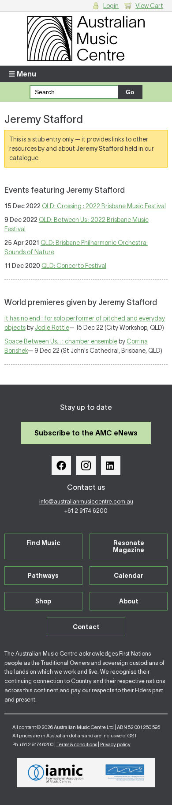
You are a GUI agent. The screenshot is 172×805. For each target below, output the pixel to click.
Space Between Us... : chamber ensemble (60, 341)
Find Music (43, 542)
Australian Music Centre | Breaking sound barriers (86, 38)
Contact (86, 626)
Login (111, 5)
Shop (43, 601)
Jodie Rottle (52, 327)
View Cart (149, 5)
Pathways (43, 575)
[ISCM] (125, 773)
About (128, 601)
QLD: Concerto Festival (73, 265)
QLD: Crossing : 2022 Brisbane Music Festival (104, 206)
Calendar (128, 575)
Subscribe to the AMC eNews (86, 433)
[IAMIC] (55, 773)
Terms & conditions (76, 744)
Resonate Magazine (128, 546)
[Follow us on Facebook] (61, 465)
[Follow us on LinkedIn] (110, 465)
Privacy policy (115, 744)
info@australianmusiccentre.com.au (86, 501)
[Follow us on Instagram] (86, 465)
